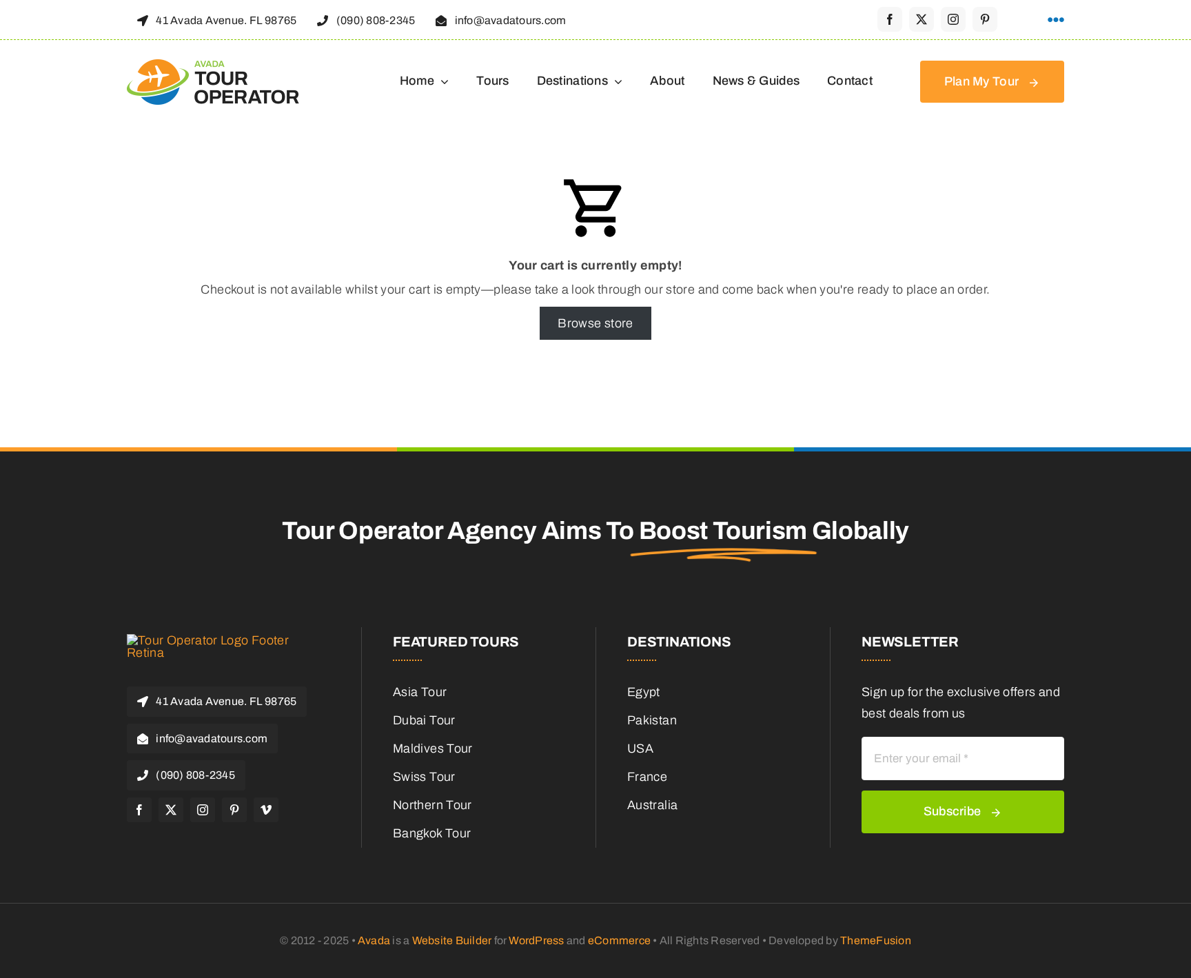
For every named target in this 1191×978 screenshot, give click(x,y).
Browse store (595, 323)
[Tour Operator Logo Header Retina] (213, 65)
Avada (374, 940)
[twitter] (921, 19)
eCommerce (619, 940)
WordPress (536, 940)
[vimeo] (266, 809)
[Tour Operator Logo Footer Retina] (209, 640)
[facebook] (889, 19)
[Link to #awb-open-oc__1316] (1056, 20)
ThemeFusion (875, 940)
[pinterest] (985, 19)
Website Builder (452, 940)
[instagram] (953, 19)
